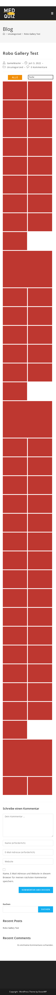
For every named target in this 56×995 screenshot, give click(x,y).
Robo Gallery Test (32, 34)
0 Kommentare (39, 67)
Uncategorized (15, 67)
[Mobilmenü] (52, 13)
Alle (15, 77)
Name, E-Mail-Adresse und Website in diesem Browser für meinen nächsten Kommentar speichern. (27, 877)
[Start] (4, 34)
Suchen (6, 904)
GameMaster (14, 63)
